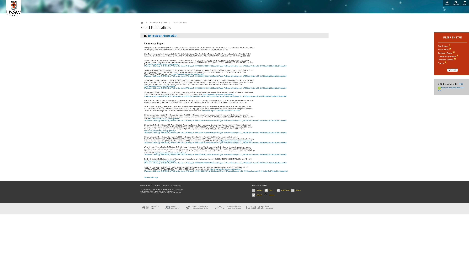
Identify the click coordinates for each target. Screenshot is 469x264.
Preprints (442, 63)
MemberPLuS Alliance (269, 207)
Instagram (272, 195)
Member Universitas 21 (175, 207)
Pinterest (259, 195)
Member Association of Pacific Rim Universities (234, 207)
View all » (452, 70)
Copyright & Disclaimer (161, 185)
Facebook (259, 190)
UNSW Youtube (285, 190)
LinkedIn (298, 190)
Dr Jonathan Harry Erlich (158, 23)
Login (447, 4)
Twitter (271, 190)
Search (456, 4)
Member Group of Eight (155, 207)
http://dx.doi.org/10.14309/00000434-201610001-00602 (221, 110)
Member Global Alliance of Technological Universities (200, 207)
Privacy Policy (145, 185)
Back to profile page (151, 177)
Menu (464, 4)
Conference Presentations (448, 56)
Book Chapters (444, 46)
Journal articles (444, 49)
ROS (461, 83)
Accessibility (177, 185)
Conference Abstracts (446, 59)
